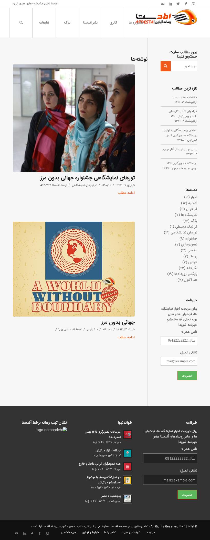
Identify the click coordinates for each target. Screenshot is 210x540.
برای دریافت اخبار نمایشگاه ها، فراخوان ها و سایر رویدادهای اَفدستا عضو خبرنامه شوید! (179, 317)
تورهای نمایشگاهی (83, 185)
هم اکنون (190, 280)
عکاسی (192, 251)
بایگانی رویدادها (185, 274)
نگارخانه (191, 268)
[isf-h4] (74, 118)
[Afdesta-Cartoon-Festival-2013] (74, 269)
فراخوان (191, 209)
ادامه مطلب (126, 193)
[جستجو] (21, 23)
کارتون (91, 329)
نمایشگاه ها (189, 215)
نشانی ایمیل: (188, 352)
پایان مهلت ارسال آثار (183, 149)
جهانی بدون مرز (118, 322)
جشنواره (191, 239)
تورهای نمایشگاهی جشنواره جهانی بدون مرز (87, 178)
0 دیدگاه (106, 185)
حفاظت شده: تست (185, 97)
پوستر (193, 256)
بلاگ (194, 221)
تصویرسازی (189, 245)
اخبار (194, 197)
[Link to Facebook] (186, 4)
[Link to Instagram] (193, 4)
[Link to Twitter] (178, 4)
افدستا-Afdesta (50, 185)
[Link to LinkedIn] (170, 4)
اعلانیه (192, 203)
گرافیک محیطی (186, 227)
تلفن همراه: (189, 332)
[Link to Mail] (162, 4)
